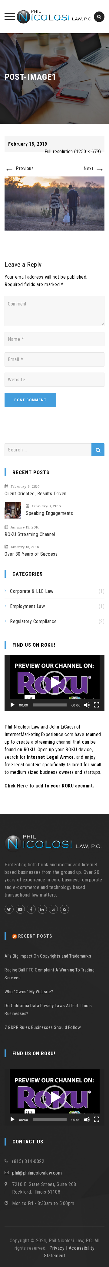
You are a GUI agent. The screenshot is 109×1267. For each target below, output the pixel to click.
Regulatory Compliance (33, 621)
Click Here (16, 786)
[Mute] (87, 705)
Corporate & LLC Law (32, 591)
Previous (19, 168)
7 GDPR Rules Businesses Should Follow (43, 1027)
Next (94, 168)
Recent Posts (35, 936)
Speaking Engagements (49, 513)
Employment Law (27, 606)
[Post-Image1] (54, 203)
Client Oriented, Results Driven (36, 493)
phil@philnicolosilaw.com (37, 1173)
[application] (54, 683)
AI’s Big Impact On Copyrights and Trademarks (48, 956)
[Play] (12, 705)
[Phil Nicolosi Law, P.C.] (55, 16)
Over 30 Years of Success (31, 554)
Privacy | (59, 1248)
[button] (54, 683)
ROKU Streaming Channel (30, 534)
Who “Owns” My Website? (29, 991)
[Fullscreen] (97, 705)
